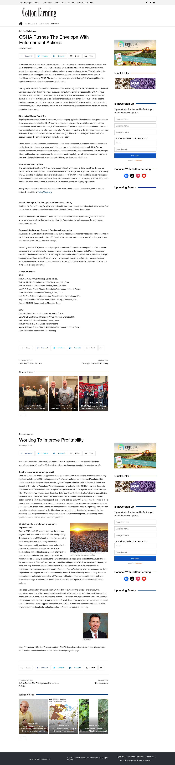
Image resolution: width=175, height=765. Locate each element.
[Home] (21, 24)
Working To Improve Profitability (95, 363)
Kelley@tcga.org (45, 192)
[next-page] (24, 415)
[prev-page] (20, 415)
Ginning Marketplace (27, 31)
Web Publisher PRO (44, 759)
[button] (150, 24)
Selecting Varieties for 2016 (30, 363)
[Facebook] (147, 2)
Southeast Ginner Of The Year (63, 408)
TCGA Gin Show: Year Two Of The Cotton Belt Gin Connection (93, 407)
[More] (101, 347)
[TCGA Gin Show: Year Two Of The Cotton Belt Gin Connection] (93, 393)
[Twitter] (150, 2)
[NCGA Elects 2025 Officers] (33, 393)
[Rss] (154, 2)
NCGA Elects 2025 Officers (33, 408)
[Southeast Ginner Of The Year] (63, 393)
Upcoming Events (125, 187)
